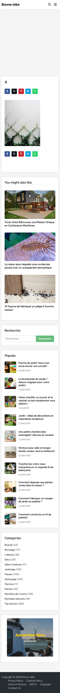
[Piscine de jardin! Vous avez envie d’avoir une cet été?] (10, 363)
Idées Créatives (13, 564)
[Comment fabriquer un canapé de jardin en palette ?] (10, 498)
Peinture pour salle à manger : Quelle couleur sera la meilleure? (36, 449)
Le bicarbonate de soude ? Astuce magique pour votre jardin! (33, 382)
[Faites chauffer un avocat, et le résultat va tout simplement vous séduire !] (10, 397)
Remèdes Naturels (15, 598)
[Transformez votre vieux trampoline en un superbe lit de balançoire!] (10, 464)
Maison (8, 574)
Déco (7, 559)
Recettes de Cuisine (16, 593)
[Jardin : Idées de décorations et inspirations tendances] (10, 416)
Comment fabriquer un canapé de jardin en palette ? (35, 500)
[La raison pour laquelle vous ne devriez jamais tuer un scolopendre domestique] (30, 246)
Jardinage (10, 569)
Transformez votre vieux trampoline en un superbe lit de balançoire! (35, 467)
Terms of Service (17, 684)
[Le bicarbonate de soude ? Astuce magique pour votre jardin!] (10, 379)
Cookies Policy (34, 680)
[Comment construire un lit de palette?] (10, 514)
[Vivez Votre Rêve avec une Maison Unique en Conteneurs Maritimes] (30, 204)
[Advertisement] (30, 40)
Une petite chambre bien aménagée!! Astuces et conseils (36, 433)
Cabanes (9, 554)
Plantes (9, 589)
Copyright (45, 684)
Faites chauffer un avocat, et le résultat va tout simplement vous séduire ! (36, 400)
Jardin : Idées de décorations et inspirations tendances (35, 417)
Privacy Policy (15, 680)
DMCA (33, 684)
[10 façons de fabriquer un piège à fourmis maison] (30, 288)
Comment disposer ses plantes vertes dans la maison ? (35, 484)
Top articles (11, 603)
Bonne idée (11, 4)
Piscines (9, 584)
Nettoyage (10, 579)
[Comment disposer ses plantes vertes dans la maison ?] (10, 482)
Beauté (8, 544)
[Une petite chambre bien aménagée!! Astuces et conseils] (10, 432)
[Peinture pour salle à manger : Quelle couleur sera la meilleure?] (10, 448)
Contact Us (14, 688)
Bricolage (10, 549)
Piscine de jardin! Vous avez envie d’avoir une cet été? (33, 364)
